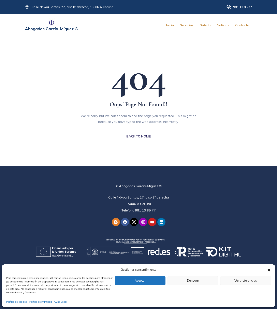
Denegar (193, 280)
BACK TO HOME (138, 136)
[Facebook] (125, 222)
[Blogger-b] (116, 222)
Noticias (223, 25)
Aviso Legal (60, 301)
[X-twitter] (134, 222)
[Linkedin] (161, 222)
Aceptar (140, 280)
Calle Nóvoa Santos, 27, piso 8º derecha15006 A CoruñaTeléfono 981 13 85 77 (138, 203)
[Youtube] (152, 222)
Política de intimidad (40, 301)
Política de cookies (16, 301)
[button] (269, 270)
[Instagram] (143, 222)
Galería (205, 25)
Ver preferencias (245, 280)
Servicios (186, 25)
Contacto (242, 25)
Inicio (170, 25)
